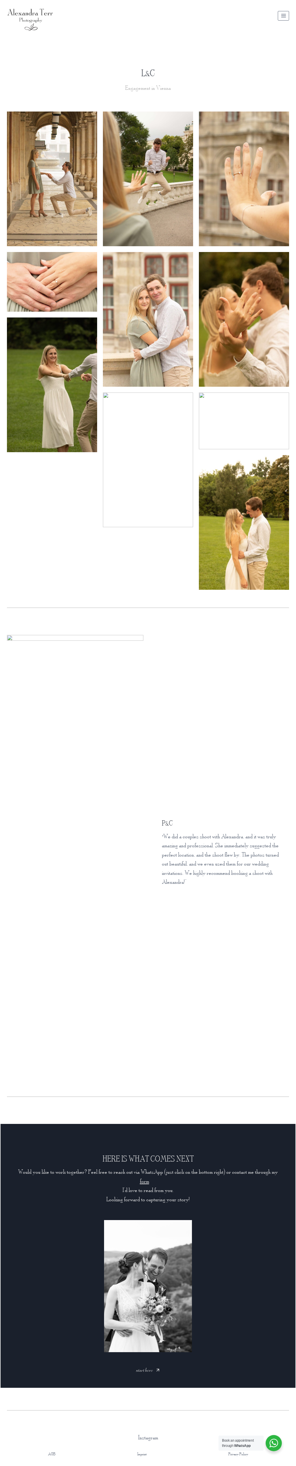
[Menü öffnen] (283, 16)
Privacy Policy (238, 1454)
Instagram (148, 1437)
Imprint (142, 1454)
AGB (52, 1454)
